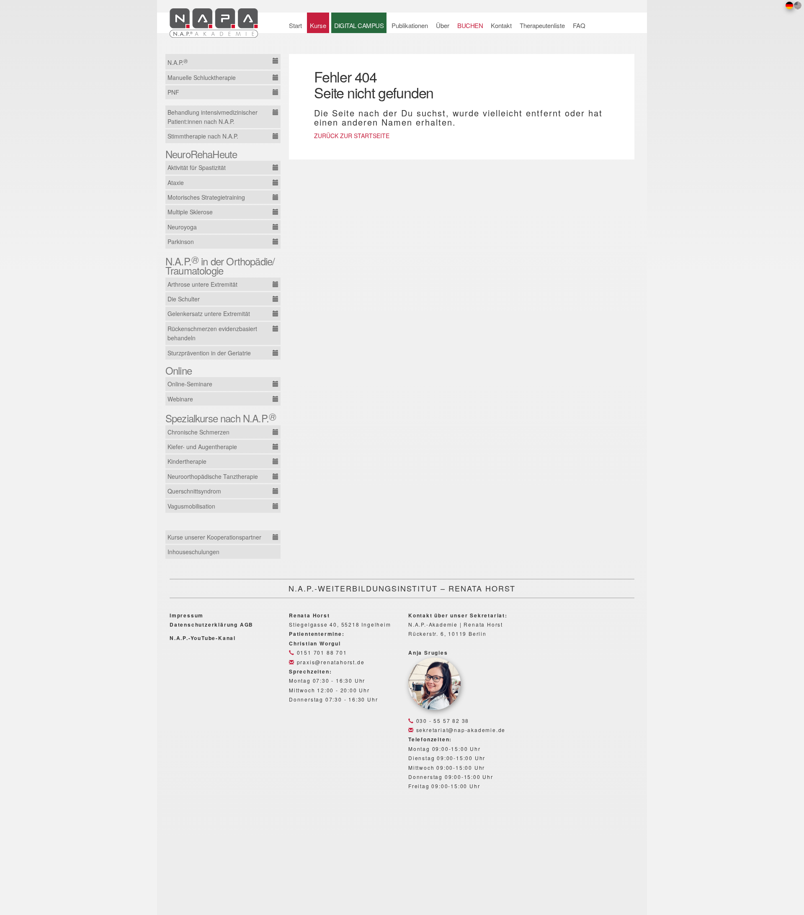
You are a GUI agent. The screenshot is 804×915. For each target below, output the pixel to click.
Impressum (187, 615)
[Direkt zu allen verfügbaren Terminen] (275, 60)
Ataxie (176, 182)
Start (295, 25)
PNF (173, 92)
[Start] (218, 20)
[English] (798, 5)
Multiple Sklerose (190, 212)
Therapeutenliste (542, 25)
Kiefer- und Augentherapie (202, 446)
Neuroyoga (182, 227)
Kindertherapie (187, 461)
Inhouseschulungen (193, 551)
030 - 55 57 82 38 (441, 720)
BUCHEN (470, 25)
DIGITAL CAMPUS (359, 25)
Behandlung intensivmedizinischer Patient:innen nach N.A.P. (213, 117)
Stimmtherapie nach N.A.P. (203, 136)
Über (442, 25)
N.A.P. (178, 62)
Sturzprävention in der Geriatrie (209, 353)
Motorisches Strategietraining (206, 197)
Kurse (318, 25)
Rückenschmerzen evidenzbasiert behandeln (212, 333)
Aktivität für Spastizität (197, 167)
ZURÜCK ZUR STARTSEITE (351, 135)
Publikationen (410, 25)
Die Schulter (184, 299)
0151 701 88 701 (321, 652)
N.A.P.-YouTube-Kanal (203, 638)
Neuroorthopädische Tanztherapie (213, 476)
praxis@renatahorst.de (329, 662)
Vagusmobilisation (191, 506)
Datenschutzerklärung (204, 624)
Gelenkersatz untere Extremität (209, 313)
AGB (246, 624)
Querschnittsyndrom (194, 491)
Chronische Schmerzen (198, 432)
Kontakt (501, 25)
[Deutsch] (789, 5)
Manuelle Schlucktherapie (202, 77)
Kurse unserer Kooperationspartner (214, 537)
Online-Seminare (190, 384)
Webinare (180, 399)
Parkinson (181, 241)
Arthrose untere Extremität (202, 284)
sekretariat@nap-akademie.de (459, 729)
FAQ (579, 25)
